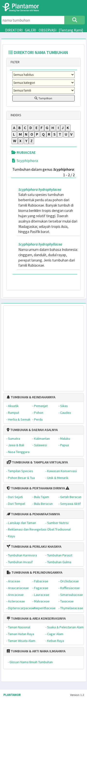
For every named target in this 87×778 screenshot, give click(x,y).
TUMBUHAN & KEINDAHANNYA (32, 397)
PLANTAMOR (12, 695)
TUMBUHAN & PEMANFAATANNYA (35, 514)
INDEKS (15, 115)
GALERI (30, 30)
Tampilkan (45, 98)
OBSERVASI (47, 30)
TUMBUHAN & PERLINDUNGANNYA (36, 572)
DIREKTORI (13, 30)
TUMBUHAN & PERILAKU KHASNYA (35, 546)
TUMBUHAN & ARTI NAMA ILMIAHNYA (37, 651)
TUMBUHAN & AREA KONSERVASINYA (38, 618)
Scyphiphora (27, 160)
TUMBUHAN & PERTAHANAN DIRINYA (37, 488)
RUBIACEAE (26, 152)
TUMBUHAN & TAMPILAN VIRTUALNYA (39, 462)
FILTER (15, 62)
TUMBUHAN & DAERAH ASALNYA (33, 430)
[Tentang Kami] (71, 30)
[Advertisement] (39, 346)
